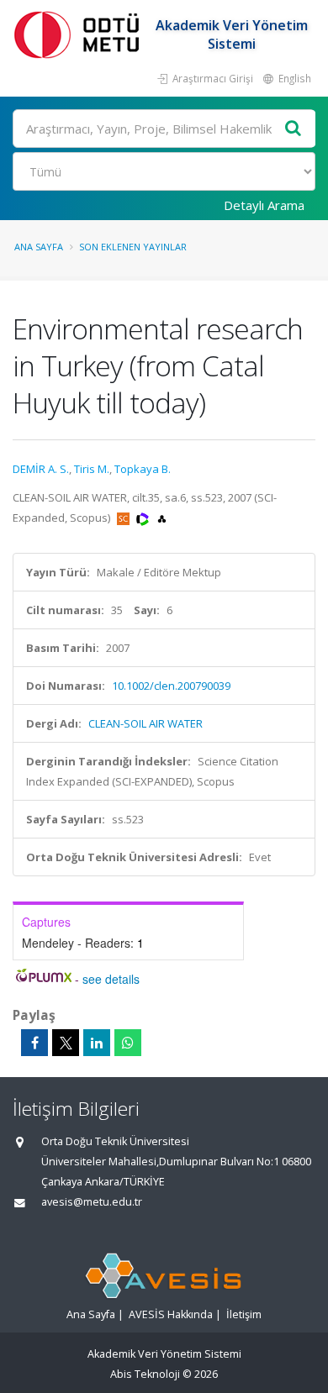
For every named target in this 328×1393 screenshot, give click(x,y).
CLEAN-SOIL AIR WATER (145, 723)
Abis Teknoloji (145, 1374)
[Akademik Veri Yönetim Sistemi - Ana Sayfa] (80, 34)
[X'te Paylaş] (65, 1042)
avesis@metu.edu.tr (91, 1202)
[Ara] (293, 129)
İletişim (244, 1314)
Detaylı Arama (264, 205)
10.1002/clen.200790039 (171, 685)
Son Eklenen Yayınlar (133, 246)
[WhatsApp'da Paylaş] (127, 1042)
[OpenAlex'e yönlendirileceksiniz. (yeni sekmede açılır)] (162, 517)
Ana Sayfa (38, 246)
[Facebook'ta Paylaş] (34, 1042)
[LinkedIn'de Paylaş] (96, 1042)
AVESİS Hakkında (171, 1314)
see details (111, 978)
